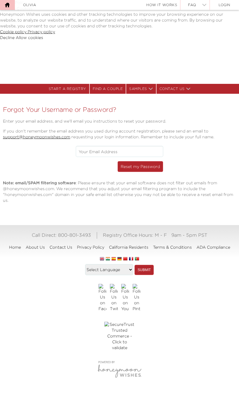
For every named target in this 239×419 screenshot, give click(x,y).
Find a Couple (108, 88)
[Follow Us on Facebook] (102, 298)
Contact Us (172, 88)
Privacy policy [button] (41, 31)
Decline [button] (8, 37)
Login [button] (224, 5)
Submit (144, 270)
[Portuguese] (137, 259)
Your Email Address (98, 151)
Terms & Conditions (172, 247)
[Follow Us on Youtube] (125, 298)
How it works (161, 5)
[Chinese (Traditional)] (125, 259)
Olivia (29, 5)
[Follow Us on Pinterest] (136, 298)
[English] (102, 259)
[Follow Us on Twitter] (113, 298)
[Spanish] (113, 259)
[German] (119, 259)
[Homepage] (7, 5)
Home (15, 247)
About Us (35, 247)
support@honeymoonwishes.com (36, 137)
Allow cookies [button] (29, 37)
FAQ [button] (192, 5)
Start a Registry (67, 88)
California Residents (128, 247)
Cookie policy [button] (14, 31)
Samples (138, 88)
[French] (131, 259)
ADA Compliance (213, 247)
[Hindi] (108, 259)
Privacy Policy (90, 247)
